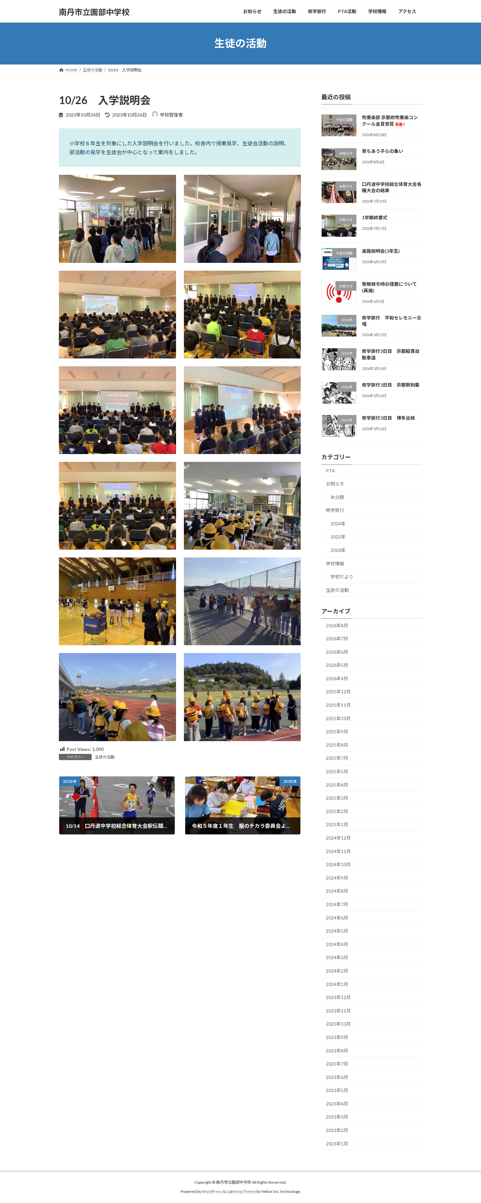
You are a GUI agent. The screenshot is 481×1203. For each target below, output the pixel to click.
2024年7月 (337, 904)
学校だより (341, 576)
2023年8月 (337, 1050)
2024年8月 (337, 891)
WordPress (212, 1191)
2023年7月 (337, 1063)
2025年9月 (337, 731)
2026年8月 (337, 625)
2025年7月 (337, 758)
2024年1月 (337, 984)
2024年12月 (338, 838)
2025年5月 (337, 771)
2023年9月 (337, 1037)
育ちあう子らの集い (382, 151)
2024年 (338, 523)
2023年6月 (337, 1077)
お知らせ (335, 483)
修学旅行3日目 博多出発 (388, 418)
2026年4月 (337, 678)
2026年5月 (337, 665)
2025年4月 (337, 784)
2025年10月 (338, 718)
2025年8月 (337, 744)
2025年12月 (338, 691)
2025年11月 (338, 705)
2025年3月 (337, 798)
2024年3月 (337, 957)
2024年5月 (337, 931)
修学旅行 (335, 510)
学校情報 (335, 563)
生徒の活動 (105, 757)
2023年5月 (337, 1090)
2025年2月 (337, 811)
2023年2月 (337, 1130)
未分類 (337, 497)
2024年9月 (337, 877)
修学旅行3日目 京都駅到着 (390, 384)
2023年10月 (338, 1024)
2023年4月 (337, 1103)
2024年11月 (338, 851)
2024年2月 (337, 971)
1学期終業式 (374, 217)
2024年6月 (337, 917)
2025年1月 (337, 824)
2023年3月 (337, 1117)
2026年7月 (337, 638)
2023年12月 (338, 997)
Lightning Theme (241, 1191)
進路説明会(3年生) (381, 250)
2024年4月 (337, 944)
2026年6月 (337, 651)
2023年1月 (337, 1143)
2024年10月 (338, 864)
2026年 (338, 550)
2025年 (338, 536)
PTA (330, 470)
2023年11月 (338, 1010)
